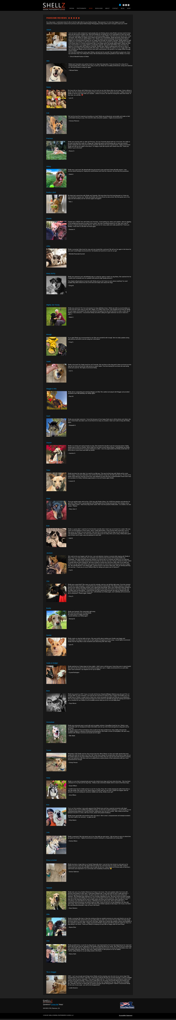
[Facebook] (123, 5)
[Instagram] (128, 5)
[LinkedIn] (126, 5)
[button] (120, 4)
